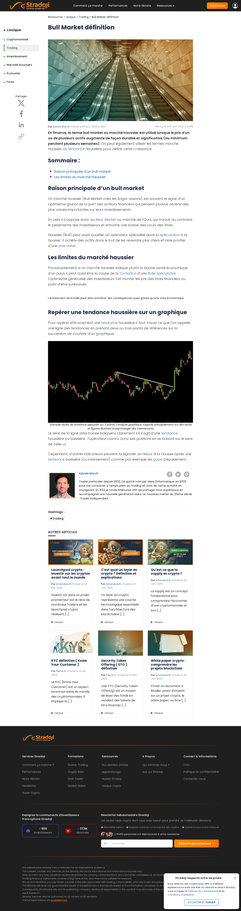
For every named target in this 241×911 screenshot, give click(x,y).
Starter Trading (78, 765)
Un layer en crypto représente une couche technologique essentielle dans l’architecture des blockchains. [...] (120, 604)
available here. (59, 900)
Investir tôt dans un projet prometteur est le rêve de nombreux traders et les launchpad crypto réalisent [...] (70, 604)
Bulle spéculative (162, 273)
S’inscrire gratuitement (195, 843)
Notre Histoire (142, 6)
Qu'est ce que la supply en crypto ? (166, 571)
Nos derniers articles (115, 765)
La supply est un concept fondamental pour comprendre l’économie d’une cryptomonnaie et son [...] (169, 601)
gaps (157, 459)
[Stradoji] (29, 5)
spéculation (170, 234)
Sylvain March (61, 126)
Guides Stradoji (111, 779)
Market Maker (77, 786)
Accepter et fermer (201, 902)
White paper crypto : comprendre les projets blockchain (168, 664)
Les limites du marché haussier (80, 177)
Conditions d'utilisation (181, 894)
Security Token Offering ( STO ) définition (114, 664)
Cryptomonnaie (17, 39)
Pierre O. (61, 671)
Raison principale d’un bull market (82, 171)
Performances (118, 6)
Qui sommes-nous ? (155, 765)
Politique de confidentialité (203, 891)
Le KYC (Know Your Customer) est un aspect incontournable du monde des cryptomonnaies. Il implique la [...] (70, 691)
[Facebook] (21, 113)
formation (128, 273)
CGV (186, 765)
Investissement (17, 56)
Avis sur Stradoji (152, 772)
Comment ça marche (88, 6)
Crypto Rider (76, 772)
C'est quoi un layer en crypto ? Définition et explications (119, 573)
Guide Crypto (31, 793)
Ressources (55, 17)
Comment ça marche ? (38, 765)
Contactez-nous (195, 779)
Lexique (14, 30)
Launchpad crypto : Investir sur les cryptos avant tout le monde (70, 573)
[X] (21, 103)
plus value (67, 245)
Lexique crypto (111, 786)
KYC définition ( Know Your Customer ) (69, 662)
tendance (76, 148)
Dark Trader (75, 779)
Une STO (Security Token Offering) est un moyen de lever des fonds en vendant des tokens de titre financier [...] (119, 695)
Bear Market (106, 219)
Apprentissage (111, 772)
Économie (13, 73)
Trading (12, 48)
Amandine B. (63, 584)
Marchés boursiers (19, 65)
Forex (10, 82)
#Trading (56, 518)
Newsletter (29, 786)
